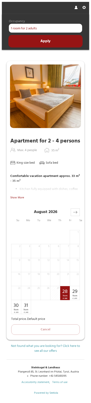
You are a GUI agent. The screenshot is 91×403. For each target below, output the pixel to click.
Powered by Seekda (46, 393)
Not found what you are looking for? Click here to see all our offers (45, 348)
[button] (75, 212)
